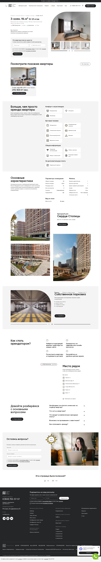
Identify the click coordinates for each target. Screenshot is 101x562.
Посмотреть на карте (70, 398)
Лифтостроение (50, 545)
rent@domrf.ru (6, 514)
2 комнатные (59, 533)
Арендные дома (23, 5)
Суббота (58, 517)
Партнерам (60, 5)
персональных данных (24, 460)
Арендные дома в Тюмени (62, 520)
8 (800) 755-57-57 (76, 5)
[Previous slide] (60, 51)
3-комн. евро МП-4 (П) (19, 87)
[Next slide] (80, 51)
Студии (57, 529)
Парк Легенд (33, 515)
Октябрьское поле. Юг (35, 522)
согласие (20, 559)
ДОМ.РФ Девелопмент (87, 545)
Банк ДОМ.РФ (33, 545)
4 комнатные (59, 538)
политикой (38, 460)
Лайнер (32, 510)
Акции (53, 5)
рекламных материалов (25, 461)
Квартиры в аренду (61, 526)
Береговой (58, 523)
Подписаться (88, 552)
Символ (32, 513)
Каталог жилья (20, 15)
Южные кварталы (34, 532)
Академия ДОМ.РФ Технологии (53, 549)
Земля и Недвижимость (8, 549)
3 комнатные (59, 536)
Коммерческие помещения (36, 5)
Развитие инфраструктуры (73, 545)
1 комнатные (59, 531)
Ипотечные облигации (68, 549)
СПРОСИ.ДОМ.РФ (25, 545)
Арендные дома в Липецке (63, 514)
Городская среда (20, 549)
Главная (13, 15)
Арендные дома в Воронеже (63, 508)
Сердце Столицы (29, 15)
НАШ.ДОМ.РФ (41, 545)
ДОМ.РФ (17, 545)
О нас (82, 516)
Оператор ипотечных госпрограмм (35, 549)
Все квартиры (85, 64)
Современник (59, 510)
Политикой (48, 555)
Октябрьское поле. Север (36, 520)
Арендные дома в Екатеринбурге (34, 529)
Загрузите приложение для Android (8, 503)
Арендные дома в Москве (36, 508)
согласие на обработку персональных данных (29, 555)
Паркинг (47, 5)
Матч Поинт (33, 517)
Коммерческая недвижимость (89, 508)
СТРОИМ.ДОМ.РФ (60, 545)
